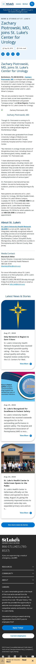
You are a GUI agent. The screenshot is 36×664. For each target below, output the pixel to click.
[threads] (21, 657)
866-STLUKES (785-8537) (14, 548)
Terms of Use (5, 649)
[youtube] (33, 656)
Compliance (29, 649)
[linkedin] (15, 657)
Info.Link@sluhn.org (17, 284)
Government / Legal (7, 651)
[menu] (4, 4)
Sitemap (16, 651)
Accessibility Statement (17, 647)
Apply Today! (18, 628)
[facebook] (3, 657)
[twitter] (27, 657)
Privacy (7, 647)
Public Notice (27, 647)
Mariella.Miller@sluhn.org (10, 266)
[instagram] (9, 657)
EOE (3, 647)
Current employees (18, 636)
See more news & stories (18, 525)
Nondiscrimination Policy (17, 649)
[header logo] (10, 4)
